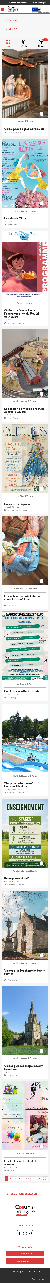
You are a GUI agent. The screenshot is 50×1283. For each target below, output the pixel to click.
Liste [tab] (8, 46)
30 (33, 1178)
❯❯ (44, 1178)
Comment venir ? (25, 1261)
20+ (27, 1178)
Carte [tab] (24, 46)
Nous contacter (25, 1253)
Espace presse (38, 1279)
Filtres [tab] (41, 46)
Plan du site (34, 1271)
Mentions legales (17, 1271)
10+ (20, 1178)
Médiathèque (39, 2)
